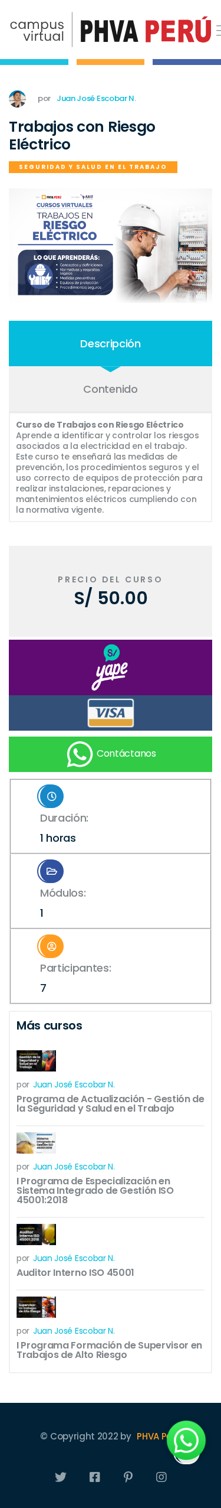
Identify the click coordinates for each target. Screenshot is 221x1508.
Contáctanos (125, 754)
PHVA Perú (158, 1436)
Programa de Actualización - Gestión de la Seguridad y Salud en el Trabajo (110, 1103)
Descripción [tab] (110, 343)
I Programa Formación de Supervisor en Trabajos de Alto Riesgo (109, 1350)
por (66, 1084)
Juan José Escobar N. (96, 98)
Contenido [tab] (110, 389)
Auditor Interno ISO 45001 (75, 1272)
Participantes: (75, 977)
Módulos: (62, 902)
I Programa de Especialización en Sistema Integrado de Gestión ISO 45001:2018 (95, 1190)
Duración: (64, 827)
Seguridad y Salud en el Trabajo (93, 166)
